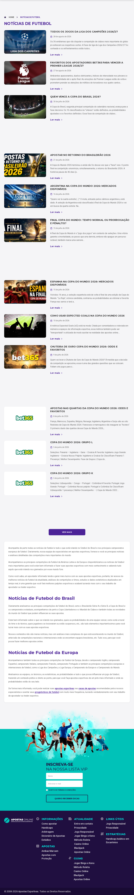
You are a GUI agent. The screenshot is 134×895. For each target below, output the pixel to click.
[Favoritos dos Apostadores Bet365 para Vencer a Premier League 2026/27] (25, 73)
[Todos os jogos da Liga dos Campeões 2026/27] (25, 42)
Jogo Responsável (84, 831)
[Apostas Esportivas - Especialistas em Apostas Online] (18, 820)
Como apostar (49, 823)
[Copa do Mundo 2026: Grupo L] (25, 452)
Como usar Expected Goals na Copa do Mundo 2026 (87, 315)
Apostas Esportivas (28, 891)
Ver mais (67, 532)
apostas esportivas (64, 688)
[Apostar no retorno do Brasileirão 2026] (25, 165)
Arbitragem (48, 831)
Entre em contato (83, 823)
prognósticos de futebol (47, 692)
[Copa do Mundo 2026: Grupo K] (25, 483)
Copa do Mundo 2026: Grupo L (71, 442)
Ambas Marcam (50, 851)
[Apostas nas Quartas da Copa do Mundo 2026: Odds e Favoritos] (25, 418)
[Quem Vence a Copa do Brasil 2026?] (25, 107)
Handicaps (47, 827)
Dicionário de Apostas (53, 835)
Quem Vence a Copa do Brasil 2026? (75, 96)
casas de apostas (87, 688)
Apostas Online (82, 852)
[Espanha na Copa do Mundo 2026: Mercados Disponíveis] (25, 292)
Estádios (46, 839)
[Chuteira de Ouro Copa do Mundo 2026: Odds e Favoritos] (25, 357)
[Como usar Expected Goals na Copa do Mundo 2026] (25, 326)
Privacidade (80, 827)
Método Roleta (82, 839)
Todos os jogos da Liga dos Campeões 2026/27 (84, 31)
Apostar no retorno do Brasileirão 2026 (80, 155)
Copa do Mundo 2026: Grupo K (71, 473)
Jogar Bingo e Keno (84, 835)
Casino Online (81, 844)
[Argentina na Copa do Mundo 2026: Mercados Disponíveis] (25, 196)
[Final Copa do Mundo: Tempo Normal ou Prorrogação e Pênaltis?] (25, 230)
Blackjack (79, 848)
